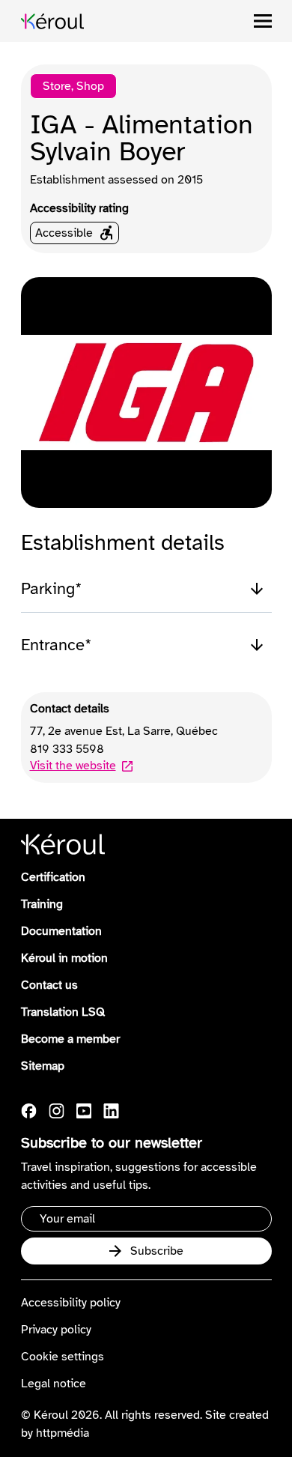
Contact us (49, 985)
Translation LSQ (63, 1012)
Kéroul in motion (64, 958)
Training (42, 904)
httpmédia (62, 1433)
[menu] (263, 21)
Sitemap (42, 1065)
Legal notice (53, 1383)
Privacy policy (56, 1329)
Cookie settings (62, 1357)
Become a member (70, 1039)
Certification (53, 877)
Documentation (61, 931)
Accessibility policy (71, 1302)
